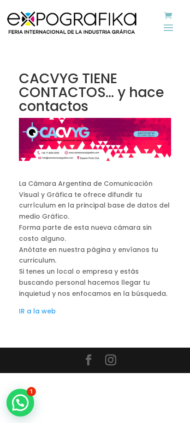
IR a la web (37, 311)
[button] (20, 403)
